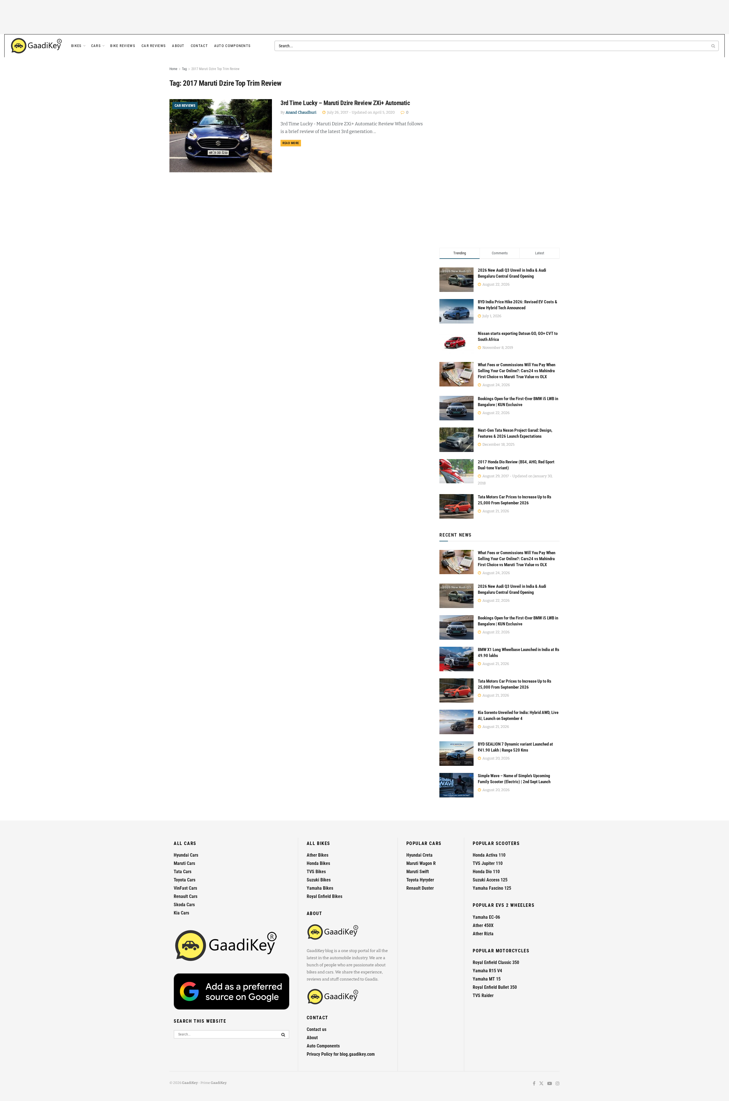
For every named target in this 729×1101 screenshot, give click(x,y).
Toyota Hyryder (420, 880)
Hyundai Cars (186, 855)
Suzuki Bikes (319, 880)
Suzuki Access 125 (490, 880)
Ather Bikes (317, 855)
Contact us (316, 1029)
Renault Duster (420, 888)
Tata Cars (182, 871)
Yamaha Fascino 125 (492, 888)
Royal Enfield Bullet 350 (495, 987)
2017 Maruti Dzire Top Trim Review (215, 69)
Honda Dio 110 (486, 871)
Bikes (76, 46)
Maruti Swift (417, 871)
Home (173, 69)
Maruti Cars (184, 863)
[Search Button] (713, 46)
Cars (96, 46)
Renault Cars (185, 896)
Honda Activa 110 (489, 855)
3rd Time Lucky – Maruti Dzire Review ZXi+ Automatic (345, 103)
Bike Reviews (122, 46)
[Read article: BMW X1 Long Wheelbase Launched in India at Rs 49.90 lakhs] (456, 659)
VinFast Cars (185, 888)
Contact (199, 46)
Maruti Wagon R (421, 863)
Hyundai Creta (419, 855)
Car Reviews (154, 46)
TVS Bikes (316, 871)
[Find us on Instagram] (558, 1084)
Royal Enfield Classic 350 (496, 962)
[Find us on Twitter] (541, 1084)
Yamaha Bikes (320, 888)
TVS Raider (483, 995)
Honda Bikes (318, 863)
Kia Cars (181, 913)
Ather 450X (483, 925)
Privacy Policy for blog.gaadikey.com (341, 1054)
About (178, 46)
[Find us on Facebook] (534, 1084)
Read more (291, 143)
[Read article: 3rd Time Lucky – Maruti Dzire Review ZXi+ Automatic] (220, 135)
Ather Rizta (483, 933)
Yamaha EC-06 (486, 917)
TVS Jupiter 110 (488, 863)
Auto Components (232, 46)
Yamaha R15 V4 (487, 970)
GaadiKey (190, 1083)
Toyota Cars (184, 880)
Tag (184, 69)
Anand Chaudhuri (301, 112)
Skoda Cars (184, 904)
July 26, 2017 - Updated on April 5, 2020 (360, 112)
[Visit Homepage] (36, 45)
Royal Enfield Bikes (324, 896)
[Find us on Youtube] (549, 1084)
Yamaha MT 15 (487, 979)
